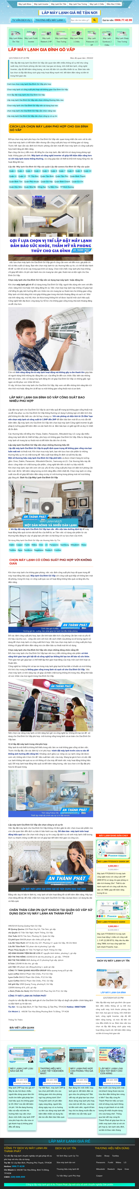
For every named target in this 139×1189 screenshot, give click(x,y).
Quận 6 (54, 171)
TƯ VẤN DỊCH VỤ (21, 20)
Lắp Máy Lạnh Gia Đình (113, 992)
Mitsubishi (75, 545)
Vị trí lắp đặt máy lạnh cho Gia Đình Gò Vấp (26, 95)
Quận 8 (70, 171)
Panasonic (54, 545)
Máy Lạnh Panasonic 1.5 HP (91, 41)
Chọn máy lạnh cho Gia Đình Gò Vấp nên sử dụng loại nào (32, 105)
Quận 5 (45, 171)
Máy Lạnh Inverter (41, 4)
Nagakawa (38, 550)
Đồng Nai (42, 187)
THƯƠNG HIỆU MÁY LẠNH (49, 20)
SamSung (64, 545)
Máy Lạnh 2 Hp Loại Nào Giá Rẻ (21, 1069)
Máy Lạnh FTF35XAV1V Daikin (111, 922)
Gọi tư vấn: (117, 20)
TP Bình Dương (67, 187)
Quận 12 (22, 176)
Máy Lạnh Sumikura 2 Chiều (106, 41)
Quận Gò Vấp (47, 181)
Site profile (108, 1184)
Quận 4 (37, 171)
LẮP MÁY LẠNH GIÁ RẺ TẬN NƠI (69, 13)
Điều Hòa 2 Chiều (114, 4)
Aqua (20, 550)
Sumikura (28, 550)
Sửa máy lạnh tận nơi (66, 1162)
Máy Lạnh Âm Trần (58, 4)
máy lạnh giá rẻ (23, 284)
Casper (19, 545)
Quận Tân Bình (47, 176)
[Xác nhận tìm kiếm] (95, 20)
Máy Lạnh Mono (25, 4)
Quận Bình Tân (15, 181)
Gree (41, 545)
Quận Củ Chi (77, 181)
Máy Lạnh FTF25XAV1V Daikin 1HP (113, 862)
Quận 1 (12, 171)
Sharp (83, 545)
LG (46, 545)
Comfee (57, 550)
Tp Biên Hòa (53, 187)
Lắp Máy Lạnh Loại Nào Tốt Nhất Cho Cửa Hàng (111, 1070)
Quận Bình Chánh (62, 181)
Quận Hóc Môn (15, 187)
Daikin (12, 545)
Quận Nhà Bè (30, 187)
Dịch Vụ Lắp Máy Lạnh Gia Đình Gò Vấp (39, 477)
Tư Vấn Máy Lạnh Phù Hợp (68, 1176)
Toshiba (12, 550)
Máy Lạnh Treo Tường (78, 4)
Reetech (48, 550)
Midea (34, 545)
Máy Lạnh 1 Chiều (97, 4)
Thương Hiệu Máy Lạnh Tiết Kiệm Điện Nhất (52, 1070)
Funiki (27, 545)
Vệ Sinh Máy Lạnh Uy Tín (68, 1156)
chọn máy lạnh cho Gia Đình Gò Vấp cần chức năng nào (31, 111)
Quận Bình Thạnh (77, 176)
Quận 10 (87, 171)
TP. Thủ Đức (33, 176)
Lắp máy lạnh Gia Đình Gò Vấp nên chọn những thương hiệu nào (35, 100)
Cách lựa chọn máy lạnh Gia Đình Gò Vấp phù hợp (29, 84)
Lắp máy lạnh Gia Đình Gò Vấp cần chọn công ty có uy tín (32, 116)
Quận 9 (78, 171)
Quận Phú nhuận (31, 181)
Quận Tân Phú (62, 176)
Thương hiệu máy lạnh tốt (68, 1169)
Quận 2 (21, 171)
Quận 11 (13, 176)
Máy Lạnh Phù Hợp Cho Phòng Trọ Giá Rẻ (81, 1070)
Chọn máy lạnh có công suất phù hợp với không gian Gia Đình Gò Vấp (37, 89)
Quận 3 (29, 171)
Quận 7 (62, 171)
